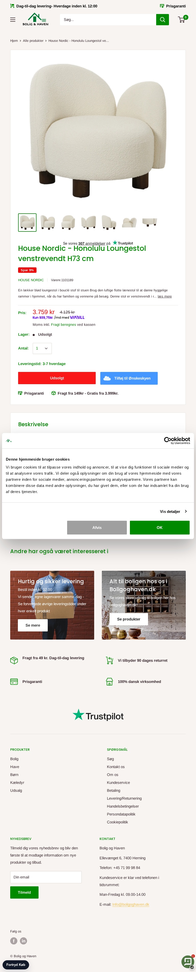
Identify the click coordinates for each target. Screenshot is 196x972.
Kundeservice (118, 782)
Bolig (14, 759)
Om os (112, 774)
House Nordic (31, 280)
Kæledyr (17, 782)
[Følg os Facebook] (13, 940)
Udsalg (16, 790)
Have (14, 766)
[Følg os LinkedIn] (23, 940)
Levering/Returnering (124, 798)
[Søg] (162, 19)
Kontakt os (116, 766)
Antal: (23, 348)
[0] (181, 20)
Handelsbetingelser (123, 806)
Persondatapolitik (121, 814)
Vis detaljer (170, 511)
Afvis (97, 527)
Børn (14, 774)
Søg (110, 759)
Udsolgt (57, 378)
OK (160, 527)
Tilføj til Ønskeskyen (132, 378)
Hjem (14, 41)
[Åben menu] (12, 20)
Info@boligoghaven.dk (130, 904)
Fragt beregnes (63, 324)
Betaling (113, 790)
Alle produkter (33, 41)
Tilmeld (24, 892)
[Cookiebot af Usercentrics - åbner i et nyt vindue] (167, 440)
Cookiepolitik (117, 822)
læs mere (165, 296)
